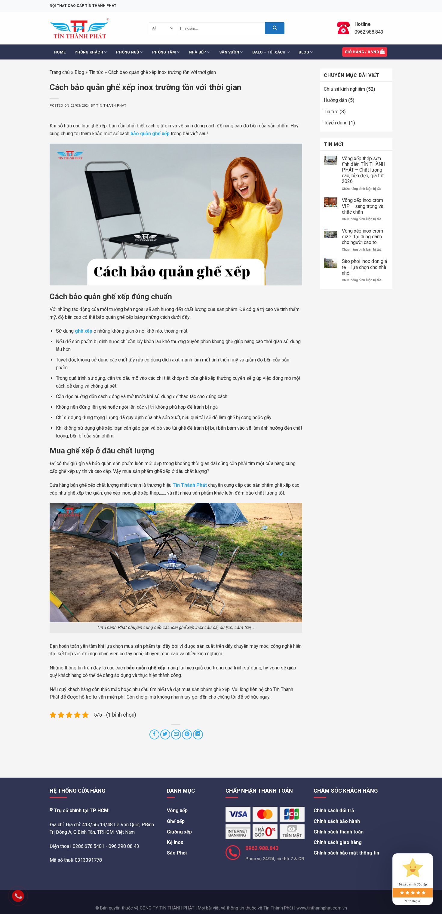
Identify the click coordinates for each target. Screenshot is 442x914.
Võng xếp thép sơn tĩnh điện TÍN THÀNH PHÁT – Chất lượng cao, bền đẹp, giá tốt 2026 (363, 170)
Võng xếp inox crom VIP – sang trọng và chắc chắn (362, 206)
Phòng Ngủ (127, 52)
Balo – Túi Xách (269, 52)
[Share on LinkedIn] (198, 734)
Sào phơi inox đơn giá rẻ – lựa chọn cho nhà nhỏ (364, 267)
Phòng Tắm (164, 52)
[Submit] (274, 28)
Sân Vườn (229, 52)
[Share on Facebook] (154, 734)
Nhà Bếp (197, 52)
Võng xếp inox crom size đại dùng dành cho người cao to (362, 236)
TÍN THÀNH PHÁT (111, 106)
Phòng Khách (89, 52)
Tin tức (96, 72)
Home (60, 52)
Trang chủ (60, 72)
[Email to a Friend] (176, 734)
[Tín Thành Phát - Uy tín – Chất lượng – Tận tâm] (80, 28)
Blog (304, 52)
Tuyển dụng (336, 123)
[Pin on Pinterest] (187, 734)
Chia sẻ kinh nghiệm (344, 89)
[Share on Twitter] (165, 734)
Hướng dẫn (335, 100)
